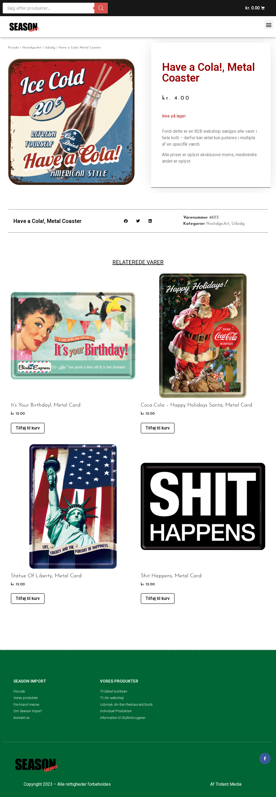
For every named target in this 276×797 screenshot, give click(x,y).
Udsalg (50, 47)
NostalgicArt (31, 47)
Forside (13, 47)
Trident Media (229, 784)
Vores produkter (119, 681)
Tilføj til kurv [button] (28, 428)
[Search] (101, 8)
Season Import (29, 681)
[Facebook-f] (265, 758)
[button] (268, 24)
